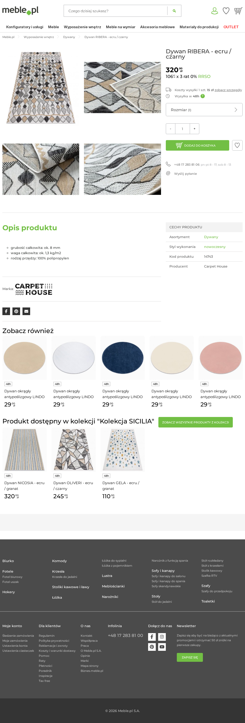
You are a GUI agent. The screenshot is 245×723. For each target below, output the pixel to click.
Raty (42, 661)
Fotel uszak (10, 582)
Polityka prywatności (54, 640)
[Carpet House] (34, 289)
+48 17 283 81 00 (125, 635)
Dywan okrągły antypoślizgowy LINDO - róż (220, 394)
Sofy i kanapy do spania (168, 581)
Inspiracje (45, 676)
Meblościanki (113, 586)
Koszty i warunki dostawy (57, 650)
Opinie (85, 655)
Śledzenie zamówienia (18, 635)
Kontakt (86, 635)
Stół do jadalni (162, 601)
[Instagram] (162, 637)
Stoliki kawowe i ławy (70, 587)
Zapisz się (190, 657)
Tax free (44, 681)
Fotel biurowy (12, 577)
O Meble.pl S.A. (91, 650)
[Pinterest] (152, 647)
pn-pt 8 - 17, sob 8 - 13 (202, 164)
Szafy (205, 586)
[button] (237, 145)
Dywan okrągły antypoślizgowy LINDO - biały (73, 394)
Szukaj (174, 10)
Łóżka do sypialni (114, 560)
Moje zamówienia (15, 640)
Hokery (8, 592)
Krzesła (58, 571)
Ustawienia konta (15, 645)
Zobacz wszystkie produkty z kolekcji (195, 422)
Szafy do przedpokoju (216, 591)
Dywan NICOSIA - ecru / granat (24, 486)
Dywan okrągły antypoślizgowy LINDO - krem (171, 394)
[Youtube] (162, 647)
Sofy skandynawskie (166, 586)
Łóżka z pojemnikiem (117, 565)
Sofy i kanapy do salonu (168, 576)
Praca (85, 645)
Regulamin (47, 635)
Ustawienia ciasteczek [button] (18, 650)
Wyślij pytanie (185, 173)
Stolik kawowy (211, 570)
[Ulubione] (226, 10)
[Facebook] (152, 637)
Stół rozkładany (212, 560)
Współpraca (89, 640)
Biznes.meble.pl (92, 671)
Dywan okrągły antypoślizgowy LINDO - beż (24, 394)
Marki (85, 661)
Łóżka (57, 597)
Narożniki (110, 597)
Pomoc (44, 655)
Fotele (7, 571)
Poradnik (45, 671)
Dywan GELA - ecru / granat (120, 486)
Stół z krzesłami (212, 565)
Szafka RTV (209, 575)
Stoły (156, 596)
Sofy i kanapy (163, 571)
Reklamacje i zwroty (53, 645)
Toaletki (208, 601)
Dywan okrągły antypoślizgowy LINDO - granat (122, 394)
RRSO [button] (204, 76)
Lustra (107, 576)
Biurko (8, 561)
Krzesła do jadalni (64, 577)
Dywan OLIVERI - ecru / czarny (73, 486)
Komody (59, 561)
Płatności (45, 666)
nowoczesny (215, 247)
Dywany (211, 237)
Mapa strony (90, 666)
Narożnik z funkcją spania (170, 560)
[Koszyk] (238, 10)
